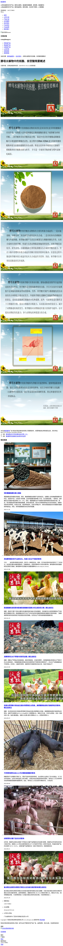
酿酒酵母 (3, 1)
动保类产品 (7, 47)
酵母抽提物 (10, 56)
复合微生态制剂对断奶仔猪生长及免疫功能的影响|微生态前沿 (25, 887)
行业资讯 (6, 25)
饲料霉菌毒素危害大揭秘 (12, 493)
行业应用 (6, 27)
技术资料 (6, 23)
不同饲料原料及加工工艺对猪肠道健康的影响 (19, 773)
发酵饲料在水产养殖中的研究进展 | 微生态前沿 (20, 656)
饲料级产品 (7, 43)
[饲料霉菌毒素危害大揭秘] (27, 489)
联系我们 (6, 29)
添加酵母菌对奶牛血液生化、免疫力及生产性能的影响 (22, 559)
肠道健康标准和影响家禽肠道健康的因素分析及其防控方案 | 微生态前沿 (28, 608)
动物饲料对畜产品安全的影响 (14, 838)
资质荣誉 (6, 51)
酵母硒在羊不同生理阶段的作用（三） (17, 434)
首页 (5, 15)
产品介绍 (6, 19)
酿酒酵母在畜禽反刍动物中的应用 (16, 436)
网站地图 (42, 920)
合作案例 (6, 21)
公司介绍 (6, 17)
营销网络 (6, 53)
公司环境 (6, 49)
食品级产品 (7, 45)
